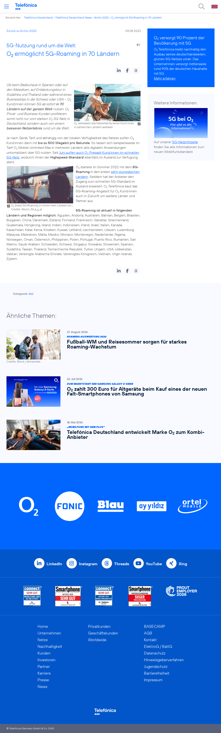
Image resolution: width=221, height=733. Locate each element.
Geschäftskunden (103, 633)
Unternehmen (49, 633)
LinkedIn (54, 563)
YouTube (154, 563)
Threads (121, 563)
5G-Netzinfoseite (185, 142)
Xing (183, 563)
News (42, 686)
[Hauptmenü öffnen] (6, 6)
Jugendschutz (155, 666)
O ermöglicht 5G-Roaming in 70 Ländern (136, 17)
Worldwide (97, 639)
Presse (43, 679)
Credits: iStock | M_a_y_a (26, 209)
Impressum (153, 679)
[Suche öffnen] (201, 6)
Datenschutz (155, 653)
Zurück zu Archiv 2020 (21, 31)
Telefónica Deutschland (38, 17)
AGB (148, 633)
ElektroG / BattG (158, 646)
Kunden (44, 653)
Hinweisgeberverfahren (164, 659)
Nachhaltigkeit (50, 646)
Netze (43, 639)
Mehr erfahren (164, 78)
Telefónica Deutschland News (73, 17)
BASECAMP (154, 626)
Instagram (88, 563)
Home (43, 626)
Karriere (44, 673)
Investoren (46, 659)
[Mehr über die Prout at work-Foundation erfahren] (181, 596)
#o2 (31, 293)
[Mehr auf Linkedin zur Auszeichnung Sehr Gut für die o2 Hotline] (104, 596)
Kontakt (150, 639)
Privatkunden (99, 626)
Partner (44, 666)
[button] (119, 70)
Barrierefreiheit (156, 673)
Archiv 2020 (101, 17)
